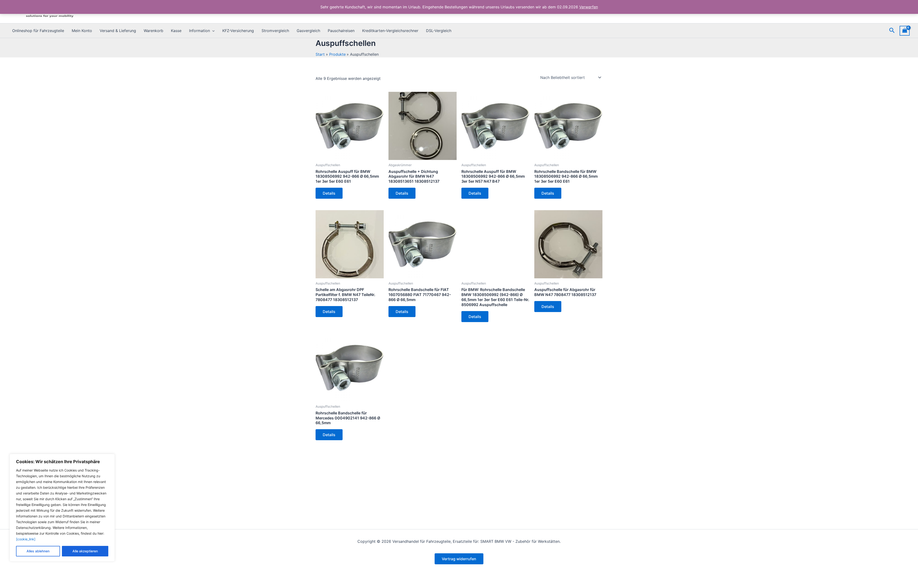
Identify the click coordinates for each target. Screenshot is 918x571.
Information (199, 30)
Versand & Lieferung (118, 30)
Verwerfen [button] (588, 7)
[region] (62, 507)
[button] (212, 30)
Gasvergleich (308, 30)
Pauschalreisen (341, 30)
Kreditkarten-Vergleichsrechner (390, 30)
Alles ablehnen (38, 551)
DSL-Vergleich (438, 30)
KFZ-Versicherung (238, 30)
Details (329, 193)
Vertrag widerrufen (459, 558)
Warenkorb (153, 30)
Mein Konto (82, 30)
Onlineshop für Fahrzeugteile (38, 30)
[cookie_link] (25, 539)
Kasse (176, 30)
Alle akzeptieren (85, 551)
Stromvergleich (275, 30)
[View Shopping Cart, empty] (905, 31)
